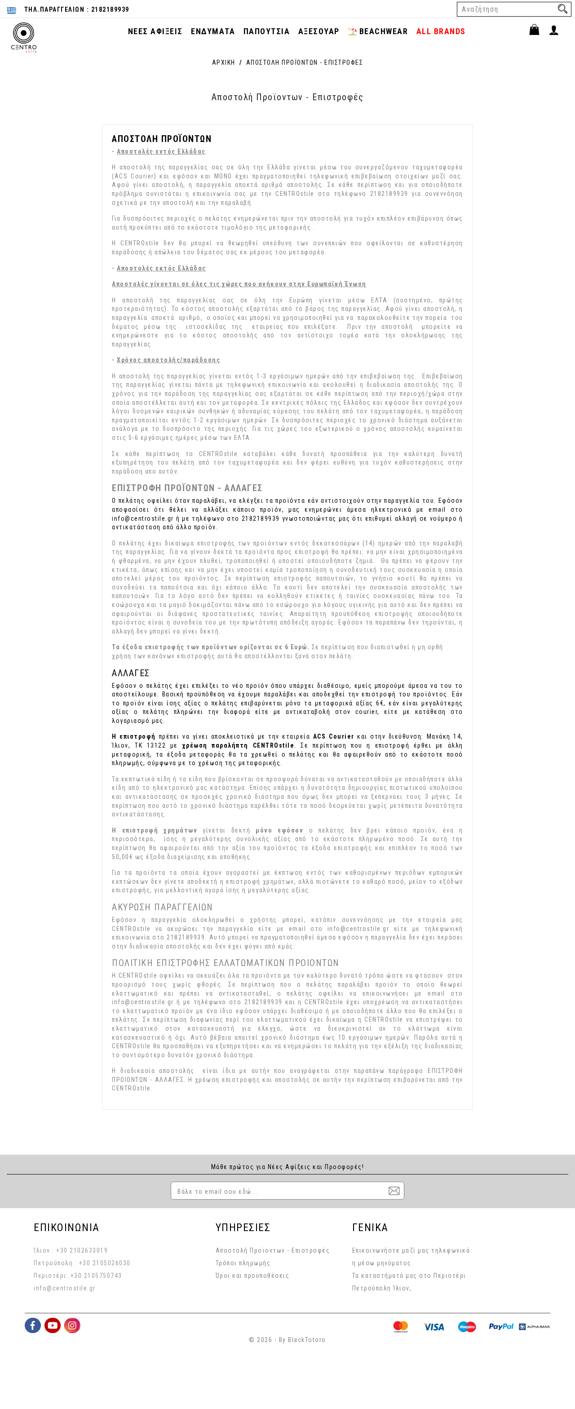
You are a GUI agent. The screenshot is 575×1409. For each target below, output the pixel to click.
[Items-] (538, 31)
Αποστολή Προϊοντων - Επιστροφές (273, 1250)
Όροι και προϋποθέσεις (253, 1275)
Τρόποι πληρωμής (243, 1263)
